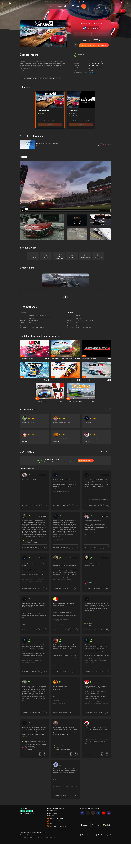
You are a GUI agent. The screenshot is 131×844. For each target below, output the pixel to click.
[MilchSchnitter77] (55, 516)
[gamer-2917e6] (86, 475)
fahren (34, 78)
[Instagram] (93, 813)
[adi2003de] (55, 723)
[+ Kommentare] (109, 409)
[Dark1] (55, 599)
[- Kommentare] (106, 409)
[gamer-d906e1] (55, 682)
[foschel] (24, 418)
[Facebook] (98, 813)
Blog (75, 2)
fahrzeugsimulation (43, 78)
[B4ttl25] (55, 418)
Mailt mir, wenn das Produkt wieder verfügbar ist (94, 45)
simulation (52, 78)
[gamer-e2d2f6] (24, 723)
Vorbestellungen (59, 2)
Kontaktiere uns (51, 815)
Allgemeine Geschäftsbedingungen (55, 808)
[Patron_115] (24, 640)
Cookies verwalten (24, 834)
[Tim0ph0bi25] (86, 682)
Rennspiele (90, 70)
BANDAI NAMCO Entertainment (95, 67)
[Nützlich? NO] (45, 505)
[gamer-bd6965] (24, 557)
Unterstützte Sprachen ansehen (95, 61)
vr (56, 78)
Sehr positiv (91, 72)
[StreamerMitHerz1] (86, 557)
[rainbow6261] (55, 640)
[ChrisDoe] (55, 475)
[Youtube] (104, 813)
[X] (88, 813)
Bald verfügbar (68, 2)
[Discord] (82, 813)
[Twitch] (109, 813)
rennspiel (29, 78)
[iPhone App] (84, 825)
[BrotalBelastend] (24, 434)
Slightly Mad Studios (93, 65)
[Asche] (86, 434)
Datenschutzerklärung (52, 810)
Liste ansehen (91, 60)
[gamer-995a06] (86, 599)
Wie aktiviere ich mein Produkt (95, 63)
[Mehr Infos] (65, 531)
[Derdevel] (86, 516)
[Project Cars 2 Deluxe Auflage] (81, 110)
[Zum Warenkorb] (121, 3)
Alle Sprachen (107, 451)
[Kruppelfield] (55, 557)
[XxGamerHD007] (55, 434)
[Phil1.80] (24, 516)
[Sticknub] (86, 418)
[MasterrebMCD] (86, 640)
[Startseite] (7, 3)
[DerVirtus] (55, 764)
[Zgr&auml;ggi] (24, 475)
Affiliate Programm (52, 813)
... (60, 78)
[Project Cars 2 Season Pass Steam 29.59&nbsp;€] (27, 144)
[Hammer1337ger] (24, 682)
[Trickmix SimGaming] (86, 723)
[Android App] (95, 825)
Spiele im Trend (49, 2)
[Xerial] (24, 599)
